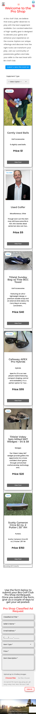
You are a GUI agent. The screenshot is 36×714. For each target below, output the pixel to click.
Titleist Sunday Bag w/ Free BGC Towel (18, 279)
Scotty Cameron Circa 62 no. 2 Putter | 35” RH (18, 525)
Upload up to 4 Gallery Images (15, 674)
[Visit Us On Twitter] (33, 3)
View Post (18, 162)
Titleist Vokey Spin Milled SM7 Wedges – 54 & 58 (18, 439)
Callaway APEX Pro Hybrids (18, 360)
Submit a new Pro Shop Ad (18, 67)
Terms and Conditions (21, 711)
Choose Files (10, 678)
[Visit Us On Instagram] (33, 7)
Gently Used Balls (18, 132)
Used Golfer (18, 207)
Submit (29, 689)
